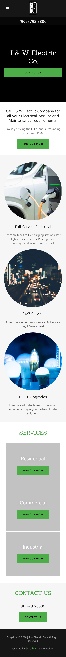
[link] (33, 8)
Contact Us (33, 72)
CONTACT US (33, 617)
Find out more (33, 143)
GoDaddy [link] (30, 648)
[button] (7, 8)
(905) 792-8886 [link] (33, 21)
